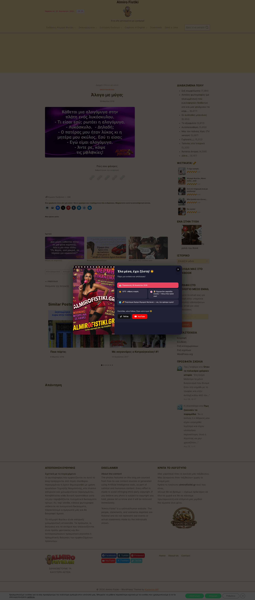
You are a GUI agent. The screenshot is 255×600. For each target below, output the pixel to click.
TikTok (125, 316)
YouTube (141, 316)
